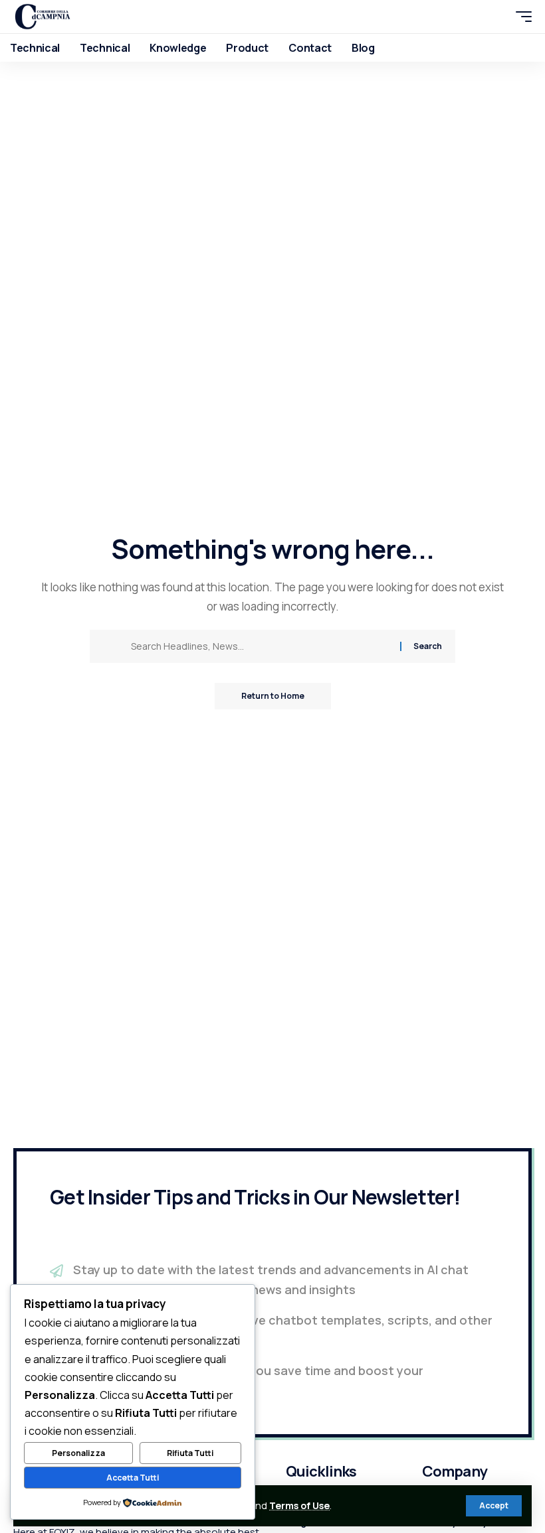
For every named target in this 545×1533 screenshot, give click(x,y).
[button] (494, 1505)
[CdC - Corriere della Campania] (42, 16)
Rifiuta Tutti (190, 1453)
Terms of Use (299, 1505)
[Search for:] (260, 646)
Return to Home (272, 695)
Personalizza (78, 1453)
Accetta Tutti (132, 1477)
